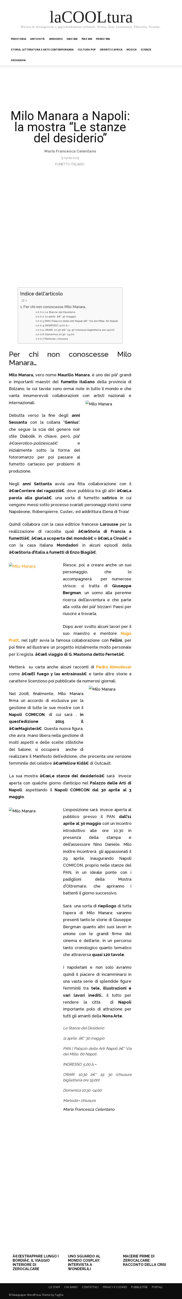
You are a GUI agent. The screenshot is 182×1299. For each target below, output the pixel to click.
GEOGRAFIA (18, 60)
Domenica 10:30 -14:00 (59, 334)
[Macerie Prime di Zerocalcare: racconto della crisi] (146, 1211)
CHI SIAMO (71, 1287)
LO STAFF (54, 1287)
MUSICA (132, 49)
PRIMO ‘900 (103, 38)
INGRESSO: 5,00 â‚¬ (57, 325)
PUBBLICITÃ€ (139, 1287)
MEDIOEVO (56, 38)
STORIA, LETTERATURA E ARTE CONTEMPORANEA (42, 49)
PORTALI (157, 1287)
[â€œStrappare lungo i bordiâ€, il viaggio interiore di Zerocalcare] (35, 1211)
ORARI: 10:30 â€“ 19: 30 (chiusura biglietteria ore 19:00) (79, 329)
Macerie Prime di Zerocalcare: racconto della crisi (144, 1260)
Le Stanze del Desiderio (60, 312)
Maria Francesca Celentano (70, 151)
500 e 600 (72, 38)
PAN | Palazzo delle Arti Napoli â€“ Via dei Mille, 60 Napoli (81, 321)
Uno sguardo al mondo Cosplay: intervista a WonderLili (84, 1262)
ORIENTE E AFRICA (111, 49)
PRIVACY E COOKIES (115, 1287)
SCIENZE (146, 49)
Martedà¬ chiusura (56, 338)
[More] (158, 1151)
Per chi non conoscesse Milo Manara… (55, 307)
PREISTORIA (18, 38)
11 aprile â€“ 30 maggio (60, 316)
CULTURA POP (87, 49)
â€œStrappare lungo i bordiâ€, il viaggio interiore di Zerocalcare (36, 1262)
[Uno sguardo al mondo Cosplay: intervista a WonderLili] (91, 1211)
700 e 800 (86, 38)
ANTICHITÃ (37, 38)
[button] (167, 39)
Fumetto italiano (69, 164)
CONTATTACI (90, 1287)
